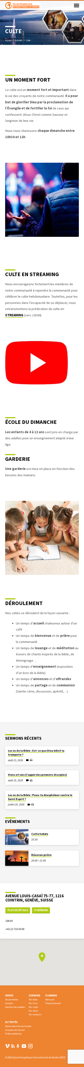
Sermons (34, 995)
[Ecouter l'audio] (31, 760)
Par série (33, 1010)
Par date (33, 999)
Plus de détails (17, 910)
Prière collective (13, 1033)
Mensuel (49, 999)
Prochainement (53, 1003)
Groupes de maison (15, 1029)
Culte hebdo (39, 834)
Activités (18, 40)
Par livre (33, 1003)
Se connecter (11, 999)
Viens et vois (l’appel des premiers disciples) (37, 774)
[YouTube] (24, 1046)
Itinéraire (41, 910)
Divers (9, 995)
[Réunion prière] (16, 858)
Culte (28, 40)
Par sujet (33, 1007)
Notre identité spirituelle (18, 1026)
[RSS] (13, 1046)
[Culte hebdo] (16, 837)
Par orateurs (35, 1014)
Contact (9, 1003)
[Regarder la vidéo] (27, 760)
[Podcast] (18, 1046)
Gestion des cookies (15, 1007)
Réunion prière (41, 855)
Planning (51, 995)
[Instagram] (30, 1046)
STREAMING (14, 315)
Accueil (8, 40)
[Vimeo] (7, 1046)
